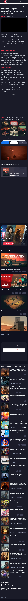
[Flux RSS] (12, 585)
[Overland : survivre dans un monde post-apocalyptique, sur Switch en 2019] (14, 302)
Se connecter (22, 345)
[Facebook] (2, 585)
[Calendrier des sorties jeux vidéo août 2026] (14, 235)
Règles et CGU (3, 597)
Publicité (7, 592)
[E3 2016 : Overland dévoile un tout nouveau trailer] (14, 323)
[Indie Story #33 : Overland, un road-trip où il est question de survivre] (14, 280)
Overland (3, 117)
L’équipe (12, 592)
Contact (3, 592)
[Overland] (6, 172)
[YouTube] (8, 585)
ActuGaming (5, 1)
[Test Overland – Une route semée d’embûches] (14, 260)
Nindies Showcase (6, 67)
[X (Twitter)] (5, 585)
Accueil (3, 6)
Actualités (6, 6)
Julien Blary (3, 16)
